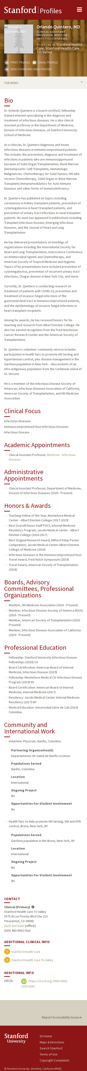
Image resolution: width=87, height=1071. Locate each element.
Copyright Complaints (54, 1060)
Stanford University (22, 1038)
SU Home (46, 1036)
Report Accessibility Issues (61, 1017)
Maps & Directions (52, 1042)
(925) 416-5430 (14, 926)
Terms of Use (49, 1054)
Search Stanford (51, 1048)
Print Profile (20, 62)
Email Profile (48, 62)
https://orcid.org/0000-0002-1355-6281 (44, 984)
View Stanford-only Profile (31, 69)
